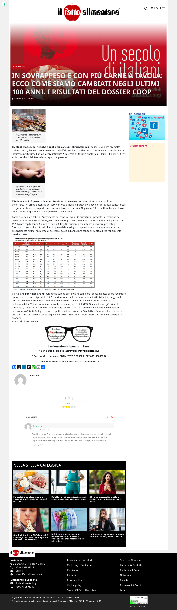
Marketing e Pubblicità (79, 565)
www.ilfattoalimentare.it (29, 574)
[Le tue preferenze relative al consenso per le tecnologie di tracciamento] (4, 4)
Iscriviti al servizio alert (79, 560)
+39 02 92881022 (25, 567)
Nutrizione (126, 575)
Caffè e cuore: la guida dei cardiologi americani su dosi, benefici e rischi (106, 535)
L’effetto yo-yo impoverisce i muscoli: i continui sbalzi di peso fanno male (69, 498)
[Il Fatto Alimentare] (88, 11)
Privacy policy (74, 580)
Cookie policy (74, 585)
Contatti (71, 575)
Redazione (17, 99)
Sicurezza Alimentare (131, 560)
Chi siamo (72, 570)
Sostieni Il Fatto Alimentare (82, 590)
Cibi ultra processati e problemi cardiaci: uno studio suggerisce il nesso (105, 499)
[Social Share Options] (132, 179)
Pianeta (124, 580)
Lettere (124, 590)
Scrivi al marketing (26, 583)
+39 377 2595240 (25, 586)
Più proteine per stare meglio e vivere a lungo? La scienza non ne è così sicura (30, 499)
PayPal (82, 350)
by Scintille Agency (137, 606)
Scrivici (19, 570)
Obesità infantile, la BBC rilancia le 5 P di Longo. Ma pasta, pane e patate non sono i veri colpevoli (30, 537)
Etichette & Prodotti (131, 565)
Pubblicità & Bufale (130, 570)
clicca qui (93, 350)
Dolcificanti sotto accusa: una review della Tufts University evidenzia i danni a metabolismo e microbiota (67, 537)
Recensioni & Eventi (130, 585)
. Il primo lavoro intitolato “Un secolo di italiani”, (60, 154)
